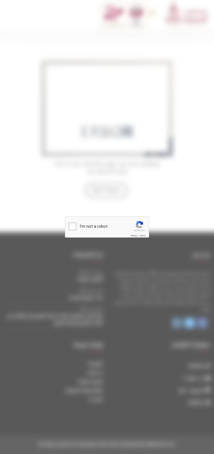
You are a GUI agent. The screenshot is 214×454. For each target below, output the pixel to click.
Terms (142, 235)
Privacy (134, 235)
